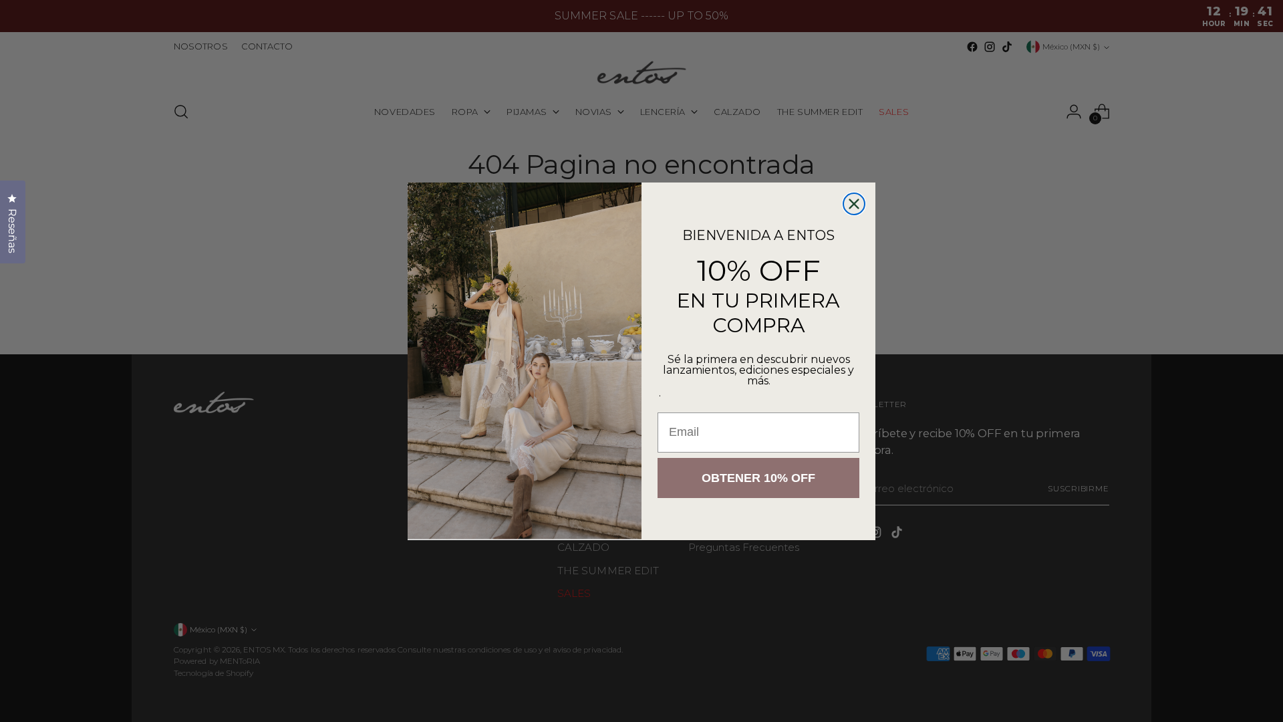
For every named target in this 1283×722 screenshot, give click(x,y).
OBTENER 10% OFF (758, 478)
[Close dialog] (854, 204)
